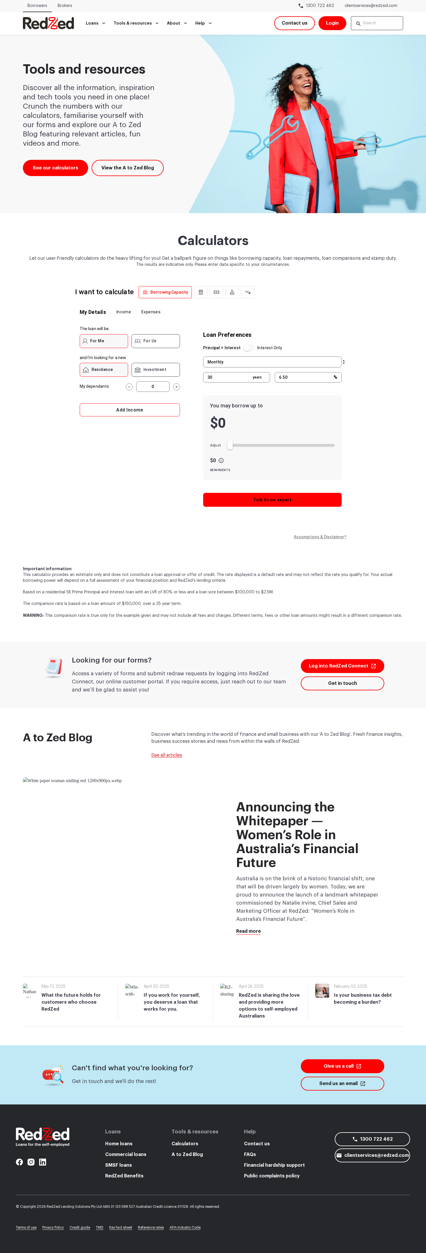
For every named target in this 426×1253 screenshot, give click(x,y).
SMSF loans (118, 1165)
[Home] (48, 23)
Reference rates (151, 1227)
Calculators (185, 1144)
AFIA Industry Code (185, 1227)
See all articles (166, 755)
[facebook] (19, 1162)
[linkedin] (42, 1162)
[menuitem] (96, 23)
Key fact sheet (120, 1227)
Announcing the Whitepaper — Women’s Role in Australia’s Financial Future (297, 835)
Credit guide (80, 1227)
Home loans (118, 1144)
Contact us (257, 1144)
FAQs (250, 1154)
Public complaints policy (272, 1176)
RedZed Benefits (124, 1176)
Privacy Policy (53, 1227)
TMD (99, 1227)
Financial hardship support (274, 1165)
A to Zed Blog (187, 1154)
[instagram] (31, 1162)
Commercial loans (125, 1154)
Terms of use (26, 1227)
